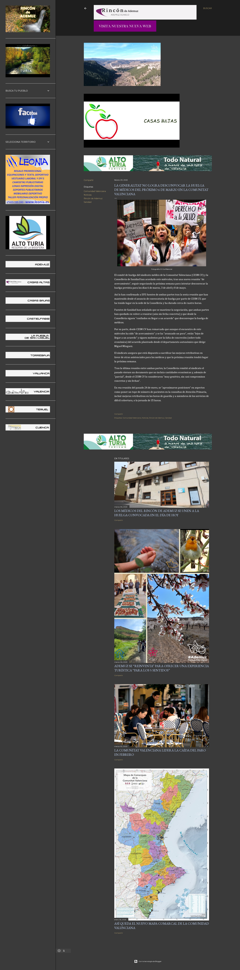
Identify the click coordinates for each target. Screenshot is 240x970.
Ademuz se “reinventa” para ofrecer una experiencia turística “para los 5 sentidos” (161, 668)
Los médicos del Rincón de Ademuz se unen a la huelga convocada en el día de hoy (156, 513)
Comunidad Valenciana (95, 191)
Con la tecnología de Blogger (150, 961)
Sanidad (87, 202)
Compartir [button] (88, 180)
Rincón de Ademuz (93, 198)
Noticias (88, 195)
